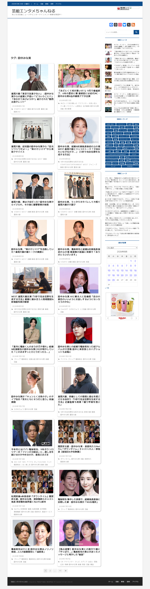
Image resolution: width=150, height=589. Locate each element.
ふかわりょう (74, 309)
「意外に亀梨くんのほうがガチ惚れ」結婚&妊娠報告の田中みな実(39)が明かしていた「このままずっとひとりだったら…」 (32, 349)
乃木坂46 (134, 136)
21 (126, 275)
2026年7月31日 (18, 356)
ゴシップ (17, 359)
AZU (15, 462)
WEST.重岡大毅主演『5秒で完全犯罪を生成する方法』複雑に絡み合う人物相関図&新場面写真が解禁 (32, 299)
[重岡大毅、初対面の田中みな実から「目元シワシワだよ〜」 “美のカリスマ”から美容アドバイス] (32, 130)
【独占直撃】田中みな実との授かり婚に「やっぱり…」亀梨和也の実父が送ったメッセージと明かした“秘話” (79, 551)
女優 (127, 160)
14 (126, 270)
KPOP (134, 154)
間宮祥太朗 (64, 461)
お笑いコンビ (117, 133)
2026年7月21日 (65, 409)
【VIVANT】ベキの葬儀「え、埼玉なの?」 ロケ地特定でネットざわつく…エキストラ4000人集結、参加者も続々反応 (122, 88)
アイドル (58, 4)
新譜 (115, 139)
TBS (121, 145)
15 (131, 270)
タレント (135, 139)
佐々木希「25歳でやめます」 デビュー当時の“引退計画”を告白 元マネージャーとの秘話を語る (122, 200)
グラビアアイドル (112, 157)
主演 (121, 160)
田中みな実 (36, 109)
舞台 (116, 142)
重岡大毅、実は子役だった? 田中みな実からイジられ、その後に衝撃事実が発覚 (32, 203)
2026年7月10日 (65, 506)
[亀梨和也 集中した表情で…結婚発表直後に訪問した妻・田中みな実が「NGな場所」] (79, 483)
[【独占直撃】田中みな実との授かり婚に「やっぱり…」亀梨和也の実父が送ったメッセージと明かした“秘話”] (79, 533)
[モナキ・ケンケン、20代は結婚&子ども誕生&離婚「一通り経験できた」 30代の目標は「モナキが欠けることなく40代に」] (108, 46)
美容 (83, 564)
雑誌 (92, 564)
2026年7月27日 (18, 406)
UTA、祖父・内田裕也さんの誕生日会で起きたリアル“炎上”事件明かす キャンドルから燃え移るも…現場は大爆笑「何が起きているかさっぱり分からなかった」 (122, 181)
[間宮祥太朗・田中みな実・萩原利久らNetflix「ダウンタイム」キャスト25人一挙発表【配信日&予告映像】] (79, 431)
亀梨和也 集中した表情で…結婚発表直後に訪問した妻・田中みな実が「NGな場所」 (79, 500)
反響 (136, 127)
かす (116, 145)
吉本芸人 (130, 166)
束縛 (66, 564)
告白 (122, 127)
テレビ (77, 561)
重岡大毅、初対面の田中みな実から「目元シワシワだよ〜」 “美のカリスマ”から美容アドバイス (32, 149)
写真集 (122, 163)
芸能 (41, 4)
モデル (109, 139)
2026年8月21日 (18, 106)
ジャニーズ (93, 164)
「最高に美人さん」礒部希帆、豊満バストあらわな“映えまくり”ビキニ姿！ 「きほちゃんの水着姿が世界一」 (126, 60)
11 (60, 571)
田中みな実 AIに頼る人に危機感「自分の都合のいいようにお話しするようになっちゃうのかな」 (79, 299)
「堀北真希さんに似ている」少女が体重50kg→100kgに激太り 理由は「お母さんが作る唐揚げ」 (126, 53)
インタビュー (110, 148)
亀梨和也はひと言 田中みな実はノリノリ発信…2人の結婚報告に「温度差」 (32, 550)
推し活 (28, 464)
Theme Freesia (41, 582)
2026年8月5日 (18, 156)
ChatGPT (64, 309)
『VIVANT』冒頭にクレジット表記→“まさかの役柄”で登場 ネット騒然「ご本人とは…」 (126, 67)
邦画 (46, 212)
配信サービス (47, 512)
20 (122, 275)
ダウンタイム (65, 459)
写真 (136, 130)
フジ (107, 127)
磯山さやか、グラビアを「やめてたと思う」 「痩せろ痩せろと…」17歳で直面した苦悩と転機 (122, 188)
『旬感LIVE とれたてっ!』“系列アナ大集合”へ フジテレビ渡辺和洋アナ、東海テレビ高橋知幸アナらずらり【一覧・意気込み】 (122, 194)
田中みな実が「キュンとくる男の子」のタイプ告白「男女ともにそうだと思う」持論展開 (32, 399)
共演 (115, 136)
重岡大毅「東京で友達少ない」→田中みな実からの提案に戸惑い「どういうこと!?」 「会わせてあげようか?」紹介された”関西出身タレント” (32, 97)
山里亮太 (78, 106)
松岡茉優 (35, 509)
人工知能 (83, 309)
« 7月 (107, 288)
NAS (24, 462)
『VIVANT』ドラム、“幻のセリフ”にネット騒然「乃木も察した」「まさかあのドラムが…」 (122, 229)
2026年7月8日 (18, 556)
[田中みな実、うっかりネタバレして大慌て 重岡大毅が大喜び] (79, 185)
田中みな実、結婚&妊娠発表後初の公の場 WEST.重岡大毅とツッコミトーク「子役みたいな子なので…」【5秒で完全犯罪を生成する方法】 (79, 150)
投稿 (128, 142)
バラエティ (70, 106)
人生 (23, 464)
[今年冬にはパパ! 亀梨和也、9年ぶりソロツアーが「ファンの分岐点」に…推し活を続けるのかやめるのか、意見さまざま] (32, 433)
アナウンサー (83, 103)
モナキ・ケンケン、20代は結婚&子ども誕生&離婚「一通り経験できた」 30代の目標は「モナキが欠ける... (126, 46)
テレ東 (135, 142)
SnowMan (134, 160)
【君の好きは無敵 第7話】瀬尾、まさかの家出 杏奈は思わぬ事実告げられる (126, 80)
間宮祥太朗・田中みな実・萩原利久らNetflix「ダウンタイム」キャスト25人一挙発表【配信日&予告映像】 (79, 449)
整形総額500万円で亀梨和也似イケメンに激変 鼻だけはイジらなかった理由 (126, 73)
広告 (62, 564)
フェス (49, 462)
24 (109, 280)
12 (118, 270)
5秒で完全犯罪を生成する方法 (25, 159)
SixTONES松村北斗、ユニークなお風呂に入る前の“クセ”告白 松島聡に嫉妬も (126, 103)
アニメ (130, 130)
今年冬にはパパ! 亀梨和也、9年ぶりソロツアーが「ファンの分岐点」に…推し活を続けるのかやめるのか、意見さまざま (32, 452)
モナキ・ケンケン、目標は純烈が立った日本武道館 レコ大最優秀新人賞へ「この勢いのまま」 (126, 96)
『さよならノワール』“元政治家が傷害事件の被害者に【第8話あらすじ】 (122, 234)
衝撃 (136, 163)
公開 (109, 151)
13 (122, 270)
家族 (95, 561)
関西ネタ (17, 112)
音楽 (52, 4)
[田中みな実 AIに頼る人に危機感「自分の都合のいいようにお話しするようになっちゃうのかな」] (79, 280)
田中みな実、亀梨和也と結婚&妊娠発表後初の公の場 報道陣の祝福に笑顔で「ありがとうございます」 (79, 251)
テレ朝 (62, 106)
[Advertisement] (56, 39)
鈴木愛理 (68, 109)
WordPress (50, 582)
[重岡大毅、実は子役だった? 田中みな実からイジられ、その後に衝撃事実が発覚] (32, 185)
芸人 (122, 157)
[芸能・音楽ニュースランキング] (123, 8)
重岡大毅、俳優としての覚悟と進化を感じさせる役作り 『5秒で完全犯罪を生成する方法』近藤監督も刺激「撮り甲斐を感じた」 (79, 400)
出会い (90, 561)
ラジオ (127, 133)
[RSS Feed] (133, 25)
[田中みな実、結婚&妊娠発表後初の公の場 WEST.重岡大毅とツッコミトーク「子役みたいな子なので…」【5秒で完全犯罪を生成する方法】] (79, 130)
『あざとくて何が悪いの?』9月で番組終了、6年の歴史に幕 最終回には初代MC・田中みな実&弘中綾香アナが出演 (79, 93)
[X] (129, 25)
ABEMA (109, 142)
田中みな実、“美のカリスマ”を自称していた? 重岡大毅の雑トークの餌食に (32, 250)
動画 (29, 509)
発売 (129, 124)
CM (62, 561)
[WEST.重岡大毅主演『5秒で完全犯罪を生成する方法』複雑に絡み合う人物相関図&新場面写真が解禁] (32, 280)
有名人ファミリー (132, 157)
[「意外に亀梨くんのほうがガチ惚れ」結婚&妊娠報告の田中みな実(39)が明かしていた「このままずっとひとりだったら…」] (32, 330)
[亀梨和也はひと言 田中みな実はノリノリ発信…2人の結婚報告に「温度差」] (32, 533)
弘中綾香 (86, 106)
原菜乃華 (41, 309)
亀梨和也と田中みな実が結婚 (40, 559)
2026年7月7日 (64, 559)
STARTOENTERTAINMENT (71, 164)
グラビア (130, 163)
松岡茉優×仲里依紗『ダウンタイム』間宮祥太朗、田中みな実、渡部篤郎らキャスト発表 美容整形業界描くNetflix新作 (32, 499)
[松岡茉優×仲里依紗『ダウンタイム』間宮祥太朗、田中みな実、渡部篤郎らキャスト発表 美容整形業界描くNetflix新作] (32, 481)
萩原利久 (88, 459)
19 (118, 275)
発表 (125, 151)
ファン (135, 133)
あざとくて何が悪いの (69, 103)
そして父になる (40, 462)
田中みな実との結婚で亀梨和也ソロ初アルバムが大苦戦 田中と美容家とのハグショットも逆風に (79, 349)
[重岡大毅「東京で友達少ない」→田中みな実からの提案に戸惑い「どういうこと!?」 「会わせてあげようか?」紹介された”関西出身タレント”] (32, 77)
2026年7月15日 (65, 456)
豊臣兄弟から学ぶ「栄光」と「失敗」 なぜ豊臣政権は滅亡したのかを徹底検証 (122, 224)
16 (135, 270)
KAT (20, 462)
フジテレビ (129, 145)
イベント (109, 130)
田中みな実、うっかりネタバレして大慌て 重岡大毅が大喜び (79, 203)
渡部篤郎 (17, 512)
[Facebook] (111, 25)
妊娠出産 (32, 359)
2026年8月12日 (65, 100)
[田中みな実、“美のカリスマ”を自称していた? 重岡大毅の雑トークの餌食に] (32, 233)
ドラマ (115, 163)
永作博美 (43, 509)
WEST (24, 109)
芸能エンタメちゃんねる (33, 10)
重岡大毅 (44, 109)
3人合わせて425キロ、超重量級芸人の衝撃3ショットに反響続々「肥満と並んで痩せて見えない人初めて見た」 (122, 213)
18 (113, 275)
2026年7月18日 (18, 459)
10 (109, 270)
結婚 (47, 359)
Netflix (17, 509)
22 (131, 275)
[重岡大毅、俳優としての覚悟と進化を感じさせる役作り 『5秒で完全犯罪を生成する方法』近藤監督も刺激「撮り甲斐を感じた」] (79, 380)
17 (109, 275)
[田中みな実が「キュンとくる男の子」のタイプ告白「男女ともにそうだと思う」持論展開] (32, 380)
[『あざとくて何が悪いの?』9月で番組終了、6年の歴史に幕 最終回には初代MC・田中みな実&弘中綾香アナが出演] (79, 76)
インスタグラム (111, 160)
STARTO (17, 109)
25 (113, 280)
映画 (46, 4)
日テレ (119, 148)
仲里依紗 (24, 509)
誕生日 (108, 163)
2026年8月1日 (64, 306)
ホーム (36, 4)
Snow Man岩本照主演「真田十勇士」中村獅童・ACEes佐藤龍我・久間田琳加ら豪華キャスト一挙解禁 (126, 110)
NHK (108, 133)
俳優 (29, 212)
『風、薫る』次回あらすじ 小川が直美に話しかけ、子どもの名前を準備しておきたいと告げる (122, 219)
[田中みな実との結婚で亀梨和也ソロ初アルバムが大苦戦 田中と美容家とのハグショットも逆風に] (79, 330)
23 (135, 275)
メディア (84, 561)
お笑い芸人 (93, 103)
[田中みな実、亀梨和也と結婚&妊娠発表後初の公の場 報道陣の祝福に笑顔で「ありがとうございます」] (79, 233)
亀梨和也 (24, 359)
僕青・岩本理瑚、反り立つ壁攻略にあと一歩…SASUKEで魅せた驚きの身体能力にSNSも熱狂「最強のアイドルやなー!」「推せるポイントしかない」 (122, 206)
